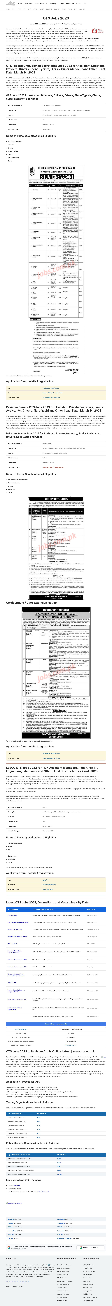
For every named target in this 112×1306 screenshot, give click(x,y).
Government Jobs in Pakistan (51, 397)
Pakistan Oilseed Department (17, 999)
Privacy (14, 1287)
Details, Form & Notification (51, 388)
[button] (46, 3)
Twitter (38, 1192)
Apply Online (46, 880)
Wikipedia (16, 1185)
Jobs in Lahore (62, 1287)
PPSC (13, 9)
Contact (20, 1287)
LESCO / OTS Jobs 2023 (15, 929)
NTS (19, 9)
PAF (75, 9)
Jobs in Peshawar (63, 1294)
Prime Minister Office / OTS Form (17, 936)
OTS (29, 9)
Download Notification (49, 884)
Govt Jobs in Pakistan (64, 1265)
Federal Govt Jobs (63, 1268)
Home (20, 3)
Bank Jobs (86, 1281)
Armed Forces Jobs (89, 1271)
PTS (24, 9)
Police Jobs (87, 1278)
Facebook (45, 1192)
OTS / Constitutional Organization (18, 922)
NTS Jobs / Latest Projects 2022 (17, 967)
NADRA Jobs (87, 1287)
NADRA (42, 9)
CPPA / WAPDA (12, 983)
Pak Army (57, 9)
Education (70, 3)
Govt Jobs (28, 3)
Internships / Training (90, 1297)
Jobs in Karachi (62, 1291)
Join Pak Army (88, 1274)
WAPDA (35, 9)
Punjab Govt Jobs (63, 1271)
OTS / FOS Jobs (12, 915)
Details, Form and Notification (51, 753)
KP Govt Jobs (62, 1278)
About (8, 1287)
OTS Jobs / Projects (21, 1029)
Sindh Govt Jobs (62, 1274)
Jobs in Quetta (62, 1297)
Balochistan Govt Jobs (64, 1281)
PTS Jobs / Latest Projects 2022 (17, 960)
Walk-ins (81, 9)
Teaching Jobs (88, 1284)
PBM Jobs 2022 (12, 944)
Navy (64, 9)
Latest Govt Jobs (48, 889)
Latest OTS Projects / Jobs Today (52, 393)
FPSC (8, 9)
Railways (49, 9)
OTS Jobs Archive (71, 1045)
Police (70, 9)
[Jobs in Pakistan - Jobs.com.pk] (10, 3)
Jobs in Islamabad (63, 1284)
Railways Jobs (87, 1291)
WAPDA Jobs (87, 1294)
